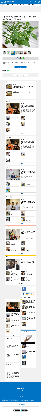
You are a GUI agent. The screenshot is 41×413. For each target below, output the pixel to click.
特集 (33, 4)
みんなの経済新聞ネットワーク (20, 404)
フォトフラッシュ (5, 14)
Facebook (31, 2)
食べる (8, 4)
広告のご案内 (21, 396)
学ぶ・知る (28, 4)
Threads (35, 2)
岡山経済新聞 (9, 2)
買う (17, 4)
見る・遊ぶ (13, 4)
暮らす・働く (22, 4)
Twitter (33, 2)
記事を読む (20, 67)
